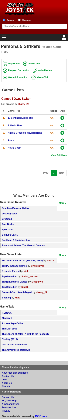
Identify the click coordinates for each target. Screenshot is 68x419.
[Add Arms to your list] (62, 141)
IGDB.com (41, 416)
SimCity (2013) (10, 339)
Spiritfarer (7, 229)
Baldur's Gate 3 (10, 235)
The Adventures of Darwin (16, 350)
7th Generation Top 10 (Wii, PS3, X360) (22, 260)
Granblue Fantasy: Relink (15, 208)
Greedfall (7, 219)
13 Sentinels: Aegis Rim (20, 118)
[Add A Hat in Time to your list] (62, 126)
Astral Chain (14, 147)
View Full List (58, 155)
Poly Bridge (8, 224)
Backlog (6, 297)
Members (26, 20)
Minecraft (7, 318)
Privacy (6, 411)
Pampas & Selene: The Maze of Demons (23, 245)
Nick (26, 271)
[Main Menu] (3, 38)
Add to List (34, 63)
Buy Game (14, 63)
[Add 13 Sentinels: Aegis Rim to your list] (62, 118)
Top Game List (9, 276)
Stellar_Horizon (29, 276)
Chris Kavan (37, 266)
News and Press (10, 404)
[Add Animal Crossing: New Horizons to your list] (62, 133)
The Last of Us (9, 328)
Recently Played (10, 271)
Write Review (45, 70)
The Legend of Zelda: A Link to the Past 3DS (25, 334)
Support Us (8, 397)
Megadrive (37, 281)
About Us (7, 383)
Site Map (6, 386)
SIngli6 (25, 287)
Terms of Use (9, 407)
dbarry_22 (23, 104)
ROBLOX (7, 313)
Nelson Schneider (56, 260)
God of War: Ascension (14, 344)
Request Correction (18, 70)
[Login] (64, 38)
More (61, 203)
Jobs (4, 379)
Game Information (17, 77)
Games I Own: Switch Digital (17, 292)
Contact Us (8, 376)
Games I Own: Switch (16, 98)
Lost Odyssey (9, 213)
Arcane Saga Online (12, 323)
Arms (11, 140)
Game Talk (43, 77)
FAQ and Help (9, 400)
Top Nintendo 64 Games (14, 281)
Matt (17, 297)
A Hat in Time (15, 125)
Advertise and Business (15, 372)
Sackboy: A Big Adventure (16, 240)
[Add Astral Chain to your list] (62, 148)
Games (10, 20)
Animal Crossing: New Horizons (25, 133)
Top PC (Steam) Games (14, 266)
